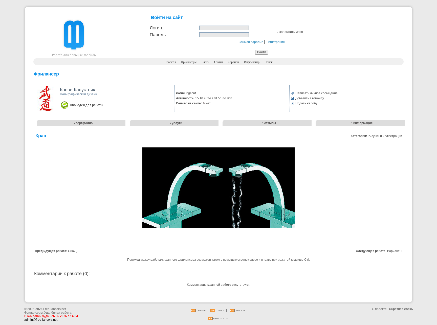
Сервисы (233, 62)
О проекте (379, 309)
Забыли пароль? (251, 42)
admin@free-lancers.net (40, 319)
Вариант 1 (394, 251)
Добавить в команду (309, 98)
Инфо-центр (251, 62)
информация (363, 123)
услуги (177, 123)
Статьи (218, 62)
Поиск (269, 62)
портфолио (84, 123)
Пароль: (158, 34)
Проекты (170, 62)
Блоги (205, 62)
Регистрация (276, 42)
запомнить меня (291, 32)
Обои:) (72, 251)
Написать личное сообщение (316, 93)
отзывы (270, 123)
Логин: (156, 27)
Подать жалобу (306, 103)
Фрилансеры (188, 62)
